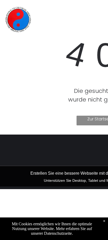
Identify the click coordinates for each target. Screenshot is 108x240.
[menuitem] (54, 11)
